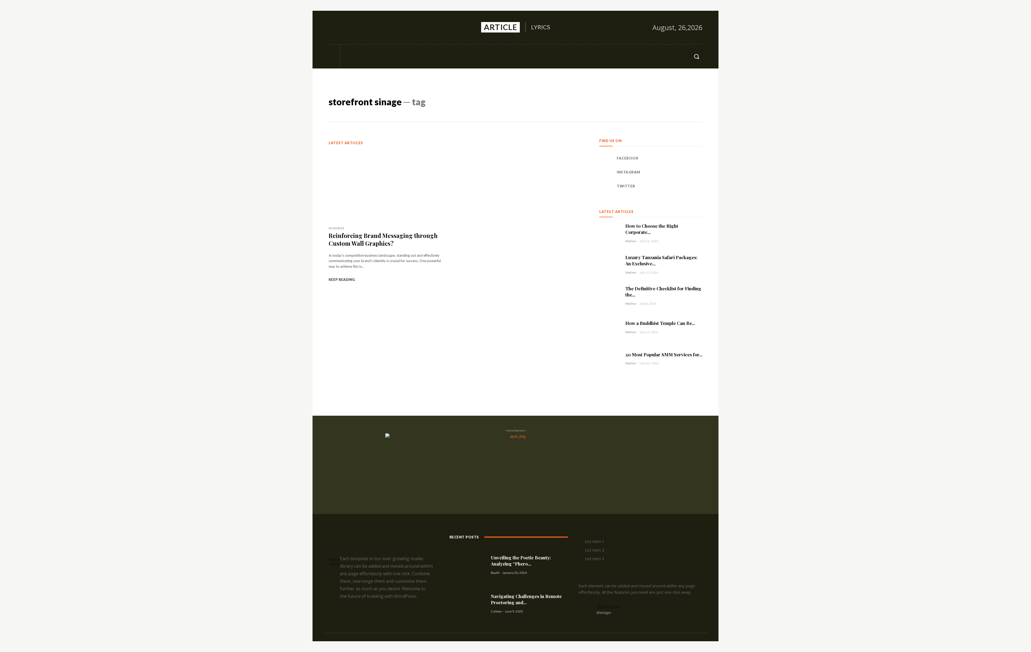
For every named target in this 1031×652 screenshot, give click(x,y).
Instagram (628, 172)
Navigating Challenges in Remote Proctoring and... (526, 599)
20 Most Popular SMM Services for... (663, 354)
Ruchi (495, 573)
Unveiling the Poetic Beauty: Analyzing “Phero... (521, 561)
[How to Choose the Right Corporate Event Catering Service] (609, 233)
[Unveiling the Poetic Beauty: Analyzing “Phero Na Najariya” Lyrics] (468, 564)
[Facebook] (333, 27)
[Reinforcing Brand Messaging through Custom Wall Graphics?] (387, 185)
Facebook (627, 158)
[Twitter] (356, 27)
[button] (696, 56)
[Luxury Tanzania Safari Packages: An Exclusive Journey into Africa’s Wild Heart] (609, 264)
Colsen (496, 611)
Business (336, 228)
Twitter (626, 186)
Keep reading (342, 279)
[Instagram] (345, 27)
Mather (630, 241)
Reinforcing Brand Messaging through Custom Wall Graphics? (383, 239)
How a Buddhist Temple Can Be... (660, 323)
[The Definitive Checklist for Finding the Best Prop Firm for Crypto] (609, 295)
